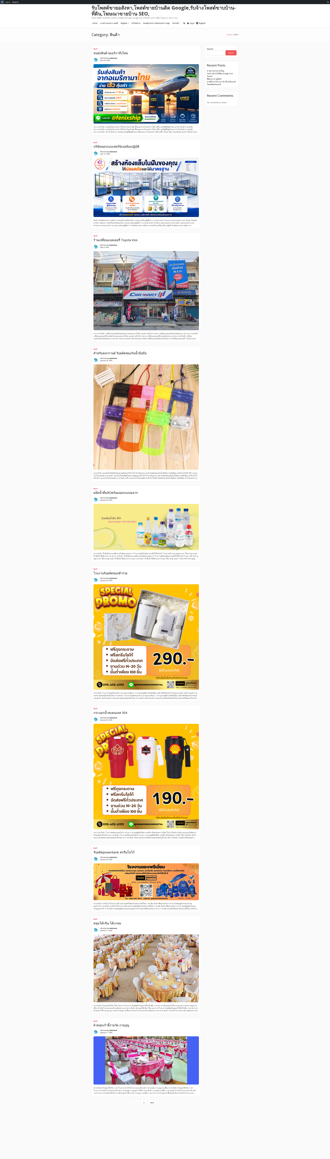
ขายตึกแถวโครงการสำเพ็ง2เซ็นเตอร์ (221, 81)
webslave (113, 58)
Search (210, 49)
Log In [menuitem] (7, 2)
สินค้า (95, 49)
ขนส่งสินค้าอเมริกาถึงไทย (110, 53)
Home (95, 23)
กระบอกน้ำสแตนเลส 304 (110, 713)
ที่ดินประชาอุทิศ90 (214, 79)
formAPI (175, 23)
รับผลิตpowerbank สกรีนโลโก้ (114, 852)
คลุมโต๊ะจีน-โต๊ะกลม (107, 923)
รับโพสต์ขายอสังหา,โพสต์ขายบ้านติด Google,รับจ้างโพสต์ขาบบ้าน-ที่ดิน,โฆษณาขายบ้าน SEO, (164, 10)
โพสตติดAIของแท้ (214, 84)
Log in (192, 23)
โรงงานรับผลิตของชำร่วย (110, 573)
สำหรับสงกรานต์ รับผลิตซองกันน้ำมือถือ (120, 353)
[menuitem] (2, 2)
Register (124, 23)
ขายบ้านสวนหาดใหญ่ (215, 71)
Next (152, 1102)
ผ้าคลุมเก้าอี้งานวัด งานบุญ (111, 1025)
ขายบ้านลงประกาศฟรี (109, 23)
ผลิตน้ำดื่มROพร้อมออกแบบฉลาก (115, 492)
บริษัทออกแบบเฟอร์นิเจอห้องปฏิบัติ (116, 146)
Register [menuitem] (15, 2)
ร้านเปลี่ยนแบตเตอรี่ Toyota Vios (115, 240)
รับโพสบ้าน (136, 23)
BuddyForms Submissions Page (156, 23)
